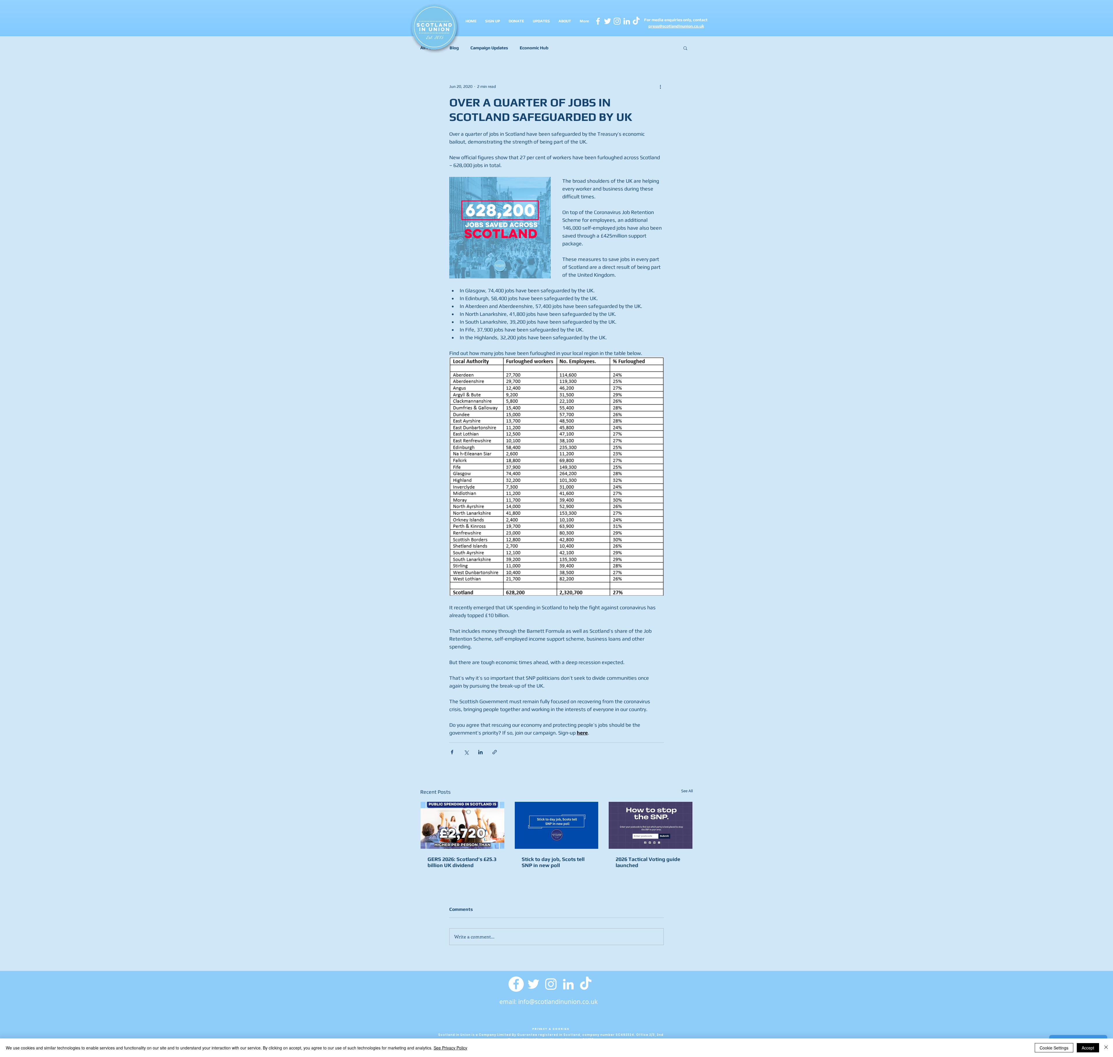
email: (508, 1002)
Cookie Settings (1054, 1048)
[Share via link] (494, 752)
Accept (1088, 1048)
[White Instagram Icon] (617, 21)
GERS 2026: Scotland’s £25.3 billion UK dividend (462, 862)
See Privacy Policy (450, 1048)
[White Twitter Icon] (607, 21)
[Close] (1106, 1047)
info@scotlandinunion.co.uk (558, 1002)
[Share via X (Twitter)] (466, 752)
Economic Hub (534, 47)
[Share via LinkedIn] (480, 752)
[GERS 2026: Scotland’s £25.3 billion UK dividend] (462, 825)
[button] (685, 48)
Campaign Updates (489, 47)
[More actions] (660, 86)
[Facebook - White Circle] (516, 984)
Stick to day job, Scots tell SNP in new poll (553, 862)
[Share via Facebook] (452, 752)
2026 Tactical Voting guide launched (648, 862)
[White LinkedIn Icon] (626, 21)
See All (687, 790)
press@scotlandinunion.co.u (675, 26)
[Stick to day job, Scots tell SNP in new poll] (557, 825)
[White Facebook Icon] (598, 21)
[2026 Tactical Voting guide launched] (650, 825)
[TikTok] (585, 984)
